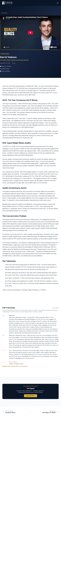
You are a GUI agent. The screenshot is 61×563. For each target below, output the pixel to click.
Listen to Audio (5, 68)
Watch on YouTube (6, 66)
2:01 (3, 362)
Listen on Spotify (6, 71)
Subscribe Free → (30, 395)
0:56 (3, 335)
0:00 (3, 315)
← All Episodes (3, 12)
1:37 (3, 350)
